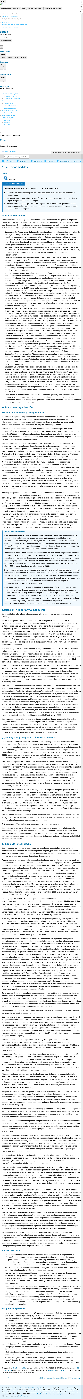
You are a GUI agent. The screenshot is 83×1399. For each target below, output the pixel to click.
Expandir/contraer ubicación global (80, 160)
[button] (7, 122)
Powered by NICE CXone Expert (30, 1388)
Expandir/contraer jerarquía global (4, 161)
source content (63, 1370)
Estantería (23, 161)
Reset (3, 54)
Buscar (5, 157)
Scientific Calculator (10, 108)
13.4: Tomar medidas (19, 1368)
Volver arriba (6, 1378)
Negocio (37, 161)
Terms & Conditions (46, 1394)
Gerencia (50, 161)
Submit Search (6, 40)
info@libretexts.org (24, 1396)
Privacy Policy (35, 1394)
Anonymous (52, 1370)
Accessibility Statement (60, 1394)
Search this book (5, 34)
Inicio (11, 161)
